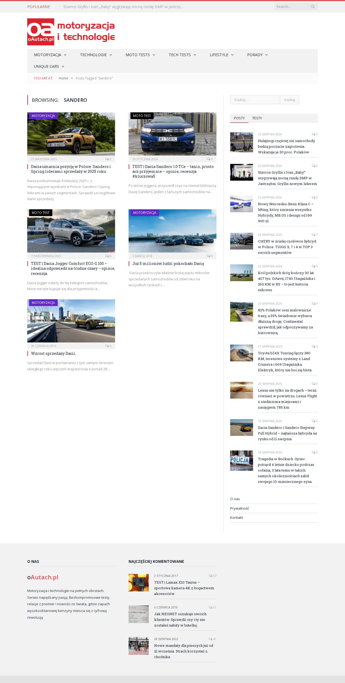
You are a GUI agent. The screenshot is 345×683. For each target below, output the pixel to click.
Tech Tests (180, 54)
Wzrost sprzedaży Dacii (53, 353)
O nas (235, 498)
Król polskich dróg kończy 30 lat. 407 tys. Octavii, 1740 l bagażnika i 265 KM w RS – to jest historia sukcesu (286, 281)
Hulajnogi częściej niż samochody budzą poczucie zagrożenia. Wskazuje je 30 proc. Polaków (286, 146)
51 (214, 607)
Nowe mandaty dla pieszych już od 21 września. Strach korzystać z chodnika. (183, 651)
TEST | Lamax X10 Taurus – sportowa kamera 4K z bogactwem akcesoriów (184, 588)
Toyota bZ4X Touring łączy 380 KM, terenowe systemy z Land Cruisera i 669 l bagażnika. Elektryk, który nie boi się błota (285, 361)
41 (214, 639)
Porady (255, 54)
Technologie (93, 54)
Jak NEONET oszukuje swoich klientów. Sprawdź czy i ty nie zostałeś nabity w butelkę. (180, 619)
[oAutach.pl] (71, 31)
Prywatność (239, 508)
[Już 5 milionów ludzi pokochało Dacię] (172, 232)
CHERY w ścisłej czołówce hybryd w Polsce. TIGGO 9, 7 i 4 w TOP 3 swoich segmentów (287, 247)
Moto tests (138, 54)
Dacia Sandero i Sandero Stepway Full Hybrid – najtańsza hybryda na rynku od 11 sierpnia (287, 433)
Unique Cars (46, 66)
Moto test (142, 115)
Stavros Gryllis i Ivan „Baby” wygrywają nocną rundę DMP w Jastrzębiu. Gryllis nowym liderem (125, 6)
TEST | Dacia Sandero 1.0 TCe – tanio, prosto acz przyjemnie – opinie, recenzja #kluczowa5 (173, 171)
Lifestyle (219, 54)
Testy (257, 118)
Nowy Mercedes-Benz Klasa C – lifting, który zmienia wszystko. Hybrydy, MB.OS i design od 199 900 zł (286, 212)
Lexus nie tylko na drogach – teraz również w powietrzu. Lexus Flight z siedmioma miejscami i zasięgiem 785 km (287, 399)
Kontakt (236, 517)
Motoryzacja (47, 54)
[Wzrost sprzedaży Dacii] (71, 322)
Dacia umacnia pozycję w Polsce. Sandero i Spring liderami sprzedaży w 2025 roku (71, 169)
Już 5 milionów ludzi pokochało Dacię (168, 263)
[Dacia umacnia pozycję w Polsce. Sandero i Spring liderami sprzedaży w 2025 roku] (71, 135)
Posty (239, 118)
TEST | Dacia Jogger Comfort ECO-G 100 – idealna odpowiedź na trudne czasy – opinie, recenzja (73, 268)
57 (214, 576)
